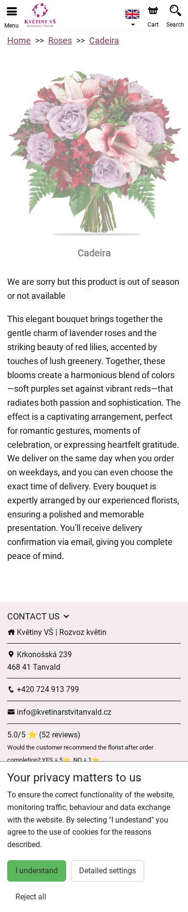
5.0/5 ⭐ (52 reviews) (44, 734)
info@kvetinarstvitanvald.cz (63, 712)
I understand (36, 870)
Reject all (30, 896)
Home (19, 40)
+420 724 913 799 (47, 689)
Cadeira (104, 40)
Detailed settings (107, 870)
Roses (60, 40)
